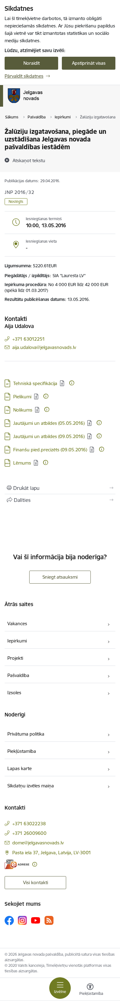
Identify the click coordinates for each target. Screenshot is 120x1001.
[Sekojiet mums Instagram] (22, 920)
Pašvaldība (18, 675)
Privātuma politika (25, 734)
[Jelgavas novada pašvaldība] (50, 103)
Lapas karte (19, 768)
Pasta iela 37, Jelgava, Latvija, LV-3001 (51, 852)
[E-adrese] (17, 864)
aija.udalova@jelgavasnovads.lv (44, 347)
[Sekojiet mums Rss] (49, 920)
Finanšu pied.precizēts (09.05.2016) (50, 450)
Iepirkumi (17, 641)
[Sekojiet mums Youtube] (35, 920)
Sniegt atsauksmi (60, 577)
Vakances (17, 623)
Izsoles (14, 692)
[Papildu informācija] (71, 382)
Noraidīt (31, 63)
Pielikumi (22, 397)
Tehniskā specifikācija (35, 383)
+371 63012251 (28, 339)
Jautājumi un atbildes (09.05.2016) (49, 436)
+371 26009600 (29, 833)
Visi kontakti (35, 882)
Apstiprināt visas (89, 63)
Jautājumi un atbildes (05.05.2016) (49, 423)
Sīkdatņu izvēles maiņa (30, 786)
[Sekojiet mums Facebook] (9, 920)
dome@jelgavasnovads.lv (38, 843)
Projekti (15, 658)
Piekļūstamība (21, 751)
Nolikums (22, 410)
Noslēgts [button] (16, 201)
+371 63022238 (29, 824)
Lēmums (22, 463)
